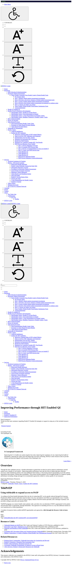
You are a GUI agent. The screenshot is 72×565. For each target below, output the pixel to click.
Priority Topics (18, 483)
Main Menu (7, 4)
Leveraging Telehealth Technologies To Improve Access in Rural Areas (24, 545)
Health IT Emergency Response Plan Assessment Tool (19, 542)
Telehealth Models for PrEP (12, 525)
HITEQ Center (5, 482)
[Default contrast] (5, 24)
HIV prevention (28, 518)
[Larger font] (18, 35)
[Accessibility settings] (14, 14)
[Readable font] (18, 63)
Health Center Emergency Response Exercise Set (18, 543)
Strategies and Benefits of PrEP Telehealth (16, 528)
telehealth (6, 518)
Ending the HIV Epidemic (30, 483)
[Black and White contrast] (5, 26)
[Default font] (18, 77)
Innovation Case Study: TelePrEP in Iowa (15, 527)
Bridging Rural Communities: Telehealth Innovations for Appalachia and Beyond (26, 540)
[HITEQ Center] (5, 86)
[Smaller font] (18, 49)
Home (6, 412)
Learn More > (67, 461)
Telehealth (11, 483)
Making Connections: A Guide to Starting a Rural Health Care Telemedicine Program (27, 533)
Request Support (6, 426)
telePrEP (35, 518)
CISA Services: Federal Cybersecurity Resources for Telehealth (21, 547)
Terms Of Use (35, 560)
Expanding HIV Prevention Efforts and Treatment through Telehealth (23, 531)
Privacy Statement (26, 560)
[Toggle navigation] (1, 287)
